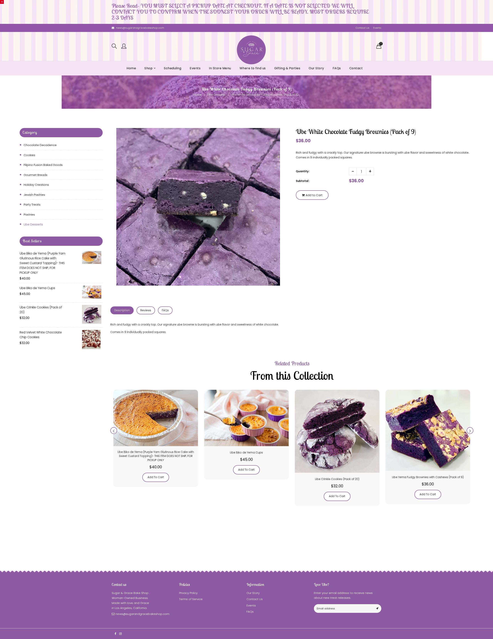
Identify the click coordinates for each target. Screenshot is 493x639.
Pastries (29, 214)
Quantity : (303, 171)
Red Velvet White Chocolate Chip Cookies (41, 334)
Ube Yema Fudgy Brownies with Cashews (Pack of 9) (428, 477)
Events (377, 28)
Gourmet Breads (35, 175)
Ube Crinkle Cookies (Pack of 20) (41, 309)
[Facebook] (115, 634)
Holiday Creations (36, 185)
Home (197, 95)
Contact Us (362, 28)
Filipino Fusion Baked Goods (43, 165)
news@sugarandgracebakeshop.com (140, 28)
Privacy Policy (188, 593)
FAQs (165, 310)
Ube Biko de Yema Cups (37, 288)
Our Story (253, 593)
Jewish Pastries (34, 195)
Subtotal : (303, 181)
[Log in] (123, 46)
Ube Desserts (216, 95)
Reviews (145, 310)
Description (122, 310)
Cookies (29, 155)
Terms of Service (191, 599)
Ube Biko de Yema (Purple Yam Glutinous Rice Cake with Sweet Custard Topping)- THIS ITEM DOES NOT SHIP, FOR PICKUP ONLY (42, 263)
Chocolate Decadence (40, 145)
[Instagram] (120, 634)
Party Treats (32, 204)
